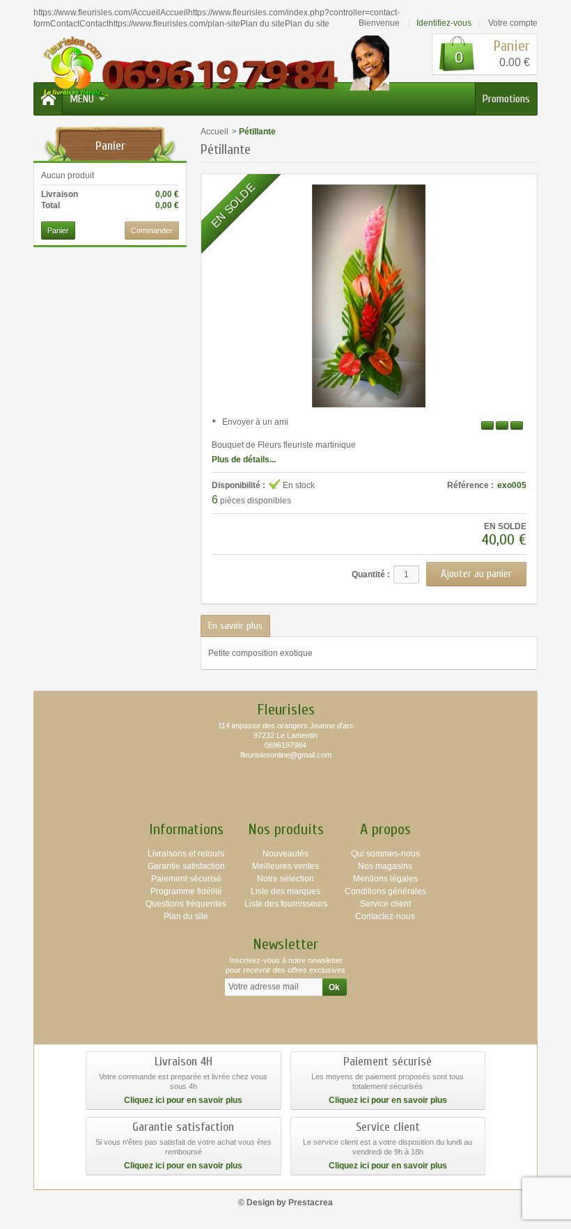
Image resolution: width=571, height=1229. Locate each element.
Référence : (470, 485)
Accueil (214, 131)
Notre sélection (285, 879)
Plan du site (186, 916)
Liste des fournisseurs (285, 904)
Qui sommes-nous (385, 854)
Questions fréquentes (186, 904)
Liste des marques (285, 891)
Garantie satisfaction (186, 866)
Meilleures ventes (285, 866)
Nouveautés (285, 854)
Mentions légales (385, 879)
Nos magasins (385, 866)
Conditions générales (385, 891)
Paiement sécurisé (186, 879)
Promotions (506, 99)
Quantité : (371, 574)
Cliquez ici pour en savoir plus (183, 1100)
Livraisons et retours (186, 854)
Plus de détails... (244, 459)
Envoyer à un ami (255, 422)
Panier (110, 146)
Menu (82, 99)
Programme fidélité (186, 891)
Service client (385, 904)
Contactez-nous (385, 916)
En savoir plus (235, 626)
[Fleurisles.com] (212, 72)
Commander (152, 230)
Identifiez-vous (443, 23)
